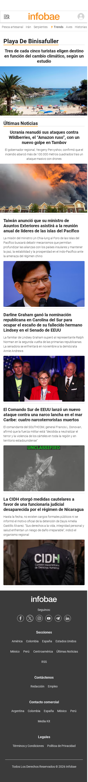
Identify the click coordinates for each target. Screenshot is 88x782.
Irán (27, 27)
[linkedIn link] (67, 618)
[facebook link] (20, 618)
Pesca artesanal (11, 27)
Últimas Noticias (67, 651)
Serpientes (40, 27)
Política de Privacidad (61, 746)
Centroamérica (43, 651)
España (47, 641)
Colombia (32, 641)
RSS (44, 661)
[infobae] (44, 16)
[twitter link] (29, 618)
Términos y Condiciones (28, 746)
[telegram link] (58, 618)
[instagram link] (39, 618)
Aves (68, 27)
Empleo (53, 686)
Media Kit (44, 721)
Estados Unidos (66, 641)
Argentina (17, 711)
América (17, 641)
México (15, 651)
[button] (7, 17)
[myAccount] (81, 16)
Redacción (37, 686)
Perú (26, 651)
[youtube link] (48, 618)
